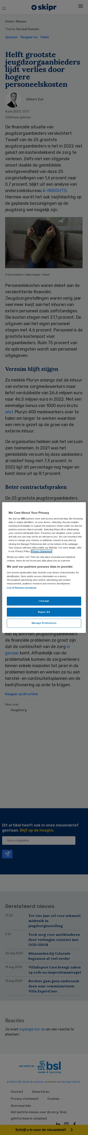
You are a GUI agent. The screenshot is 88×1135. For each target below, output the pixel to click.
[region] (44, 567)
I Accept (44, 601)
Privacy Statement (41, 551)
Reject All (44, 612)
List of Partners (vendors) (21, 587)
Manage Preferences (44, 623)
